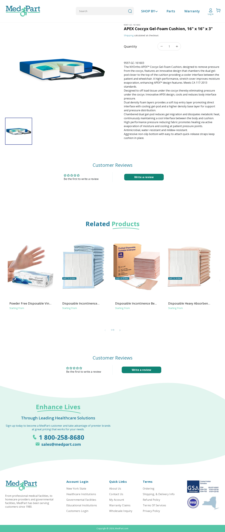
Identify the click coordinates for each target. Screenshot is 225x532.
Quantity (130, 46)
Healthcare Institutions (81, 494)
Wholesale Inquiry (120, 511)
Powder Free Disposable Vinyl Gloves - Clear (30, 303)
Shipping (129, 35)
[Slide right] (120, 330)
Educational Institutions (81, 505)
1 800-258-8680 (61, 437)
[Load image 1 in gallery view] (18, 131)
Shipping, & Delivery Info (159, 494)
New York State (76, 488)
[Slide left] (105, 330)
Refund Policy (151, 500)
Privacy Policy (151, 511)
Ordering (149, 488)
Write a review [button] (144, 177)
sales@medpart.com (61, 444)
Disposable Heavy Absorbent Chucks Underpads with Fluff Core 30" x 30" (188, 303)
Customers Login (77, 511)
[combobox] (105, 11)
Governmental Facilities (81, 500)
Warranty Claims (119, 505)
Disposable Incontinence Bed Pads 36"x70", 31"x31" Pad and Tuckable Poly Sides (136, 303)
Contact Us (116, 494)
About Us (115, 488)
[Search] (130, 11)
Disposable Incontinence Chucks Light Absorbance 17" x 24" (83, 303)
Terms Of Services (154, 505)
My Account (116, 500)
